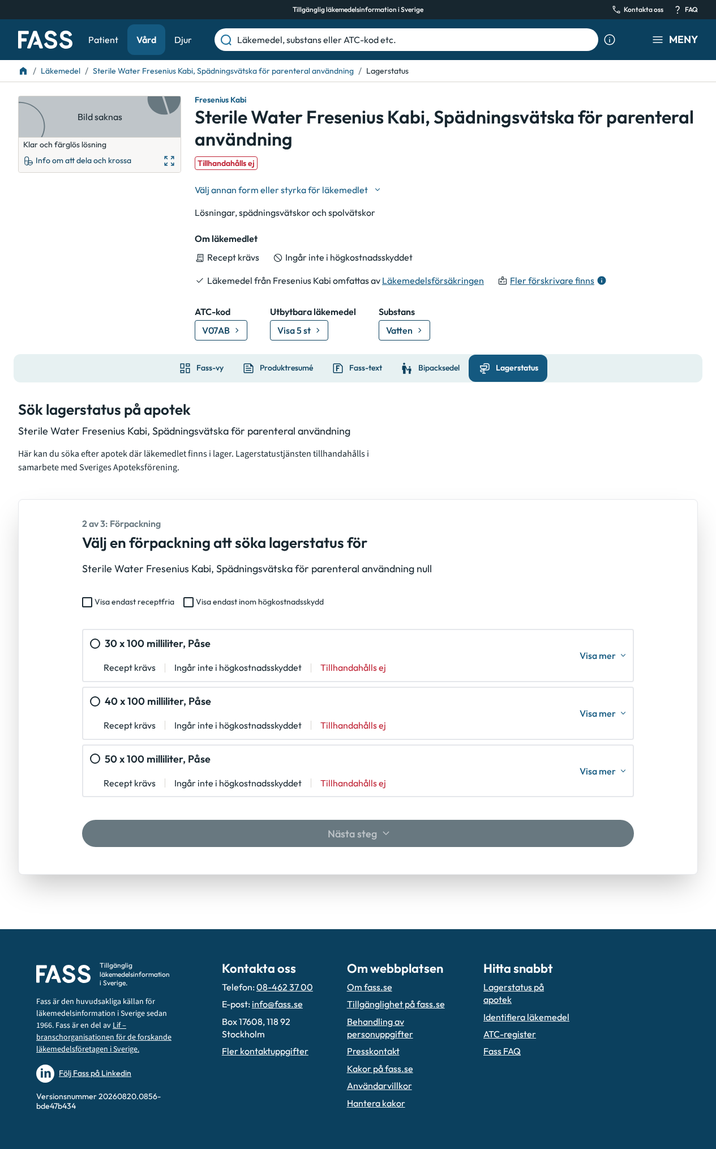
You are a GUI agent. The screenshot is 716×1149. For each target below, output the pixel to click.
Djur (183, 39)
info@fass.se (277, 1004)
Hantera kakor (376, 1103)
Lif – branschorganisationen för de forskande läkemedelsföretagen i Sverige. (104, 1037)
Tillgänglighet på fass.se (396, 1004)
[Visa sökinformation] (609, 39)
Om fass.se (369, 987)
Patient (103, 39)
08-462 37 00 (284, 987)
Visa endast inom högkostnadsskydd (260, 602)
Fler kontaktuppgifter (265, 1051)
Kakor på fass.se (380, 1068)
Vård (146, 39)
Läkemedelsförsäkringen (433, 280)
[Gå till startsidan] (45, 40)
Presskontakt (373, 1051)
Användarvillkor (379, 1085)
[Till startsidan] (23, 71)
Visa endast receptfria (134, 602)
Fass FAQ (502, 1051)
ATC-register (509, 1034)
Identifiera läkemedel (526, 1017)
